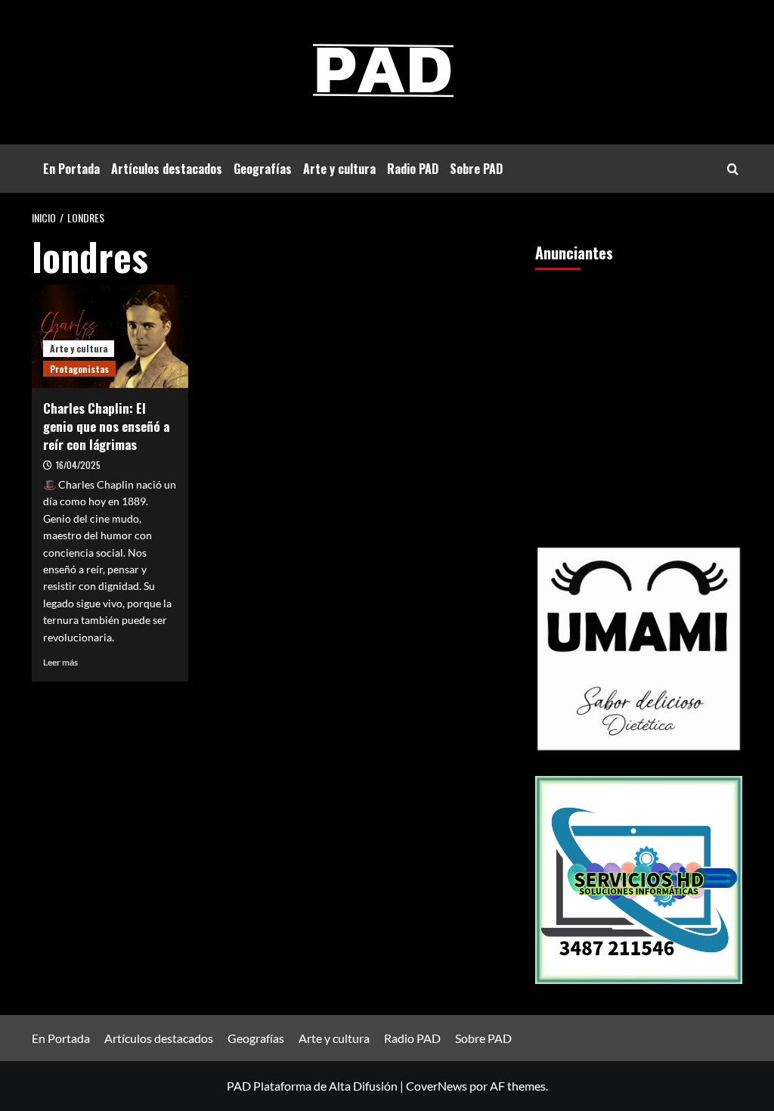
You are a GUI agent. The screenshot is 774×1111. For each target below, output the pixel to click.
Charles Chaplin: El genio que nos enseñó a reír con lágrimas (106, 426)
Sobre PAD (476, 169)
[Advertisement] (639, 385)
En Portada (71, 169)
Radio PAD (412, 169)
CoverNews (436, 1085)
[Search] (732, 169)
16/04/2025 (78, 464)
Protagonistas (79, 368)
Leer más (60, 662)
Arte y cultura (339, 169)
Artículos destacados (166, 169)
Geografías (263, 169)
